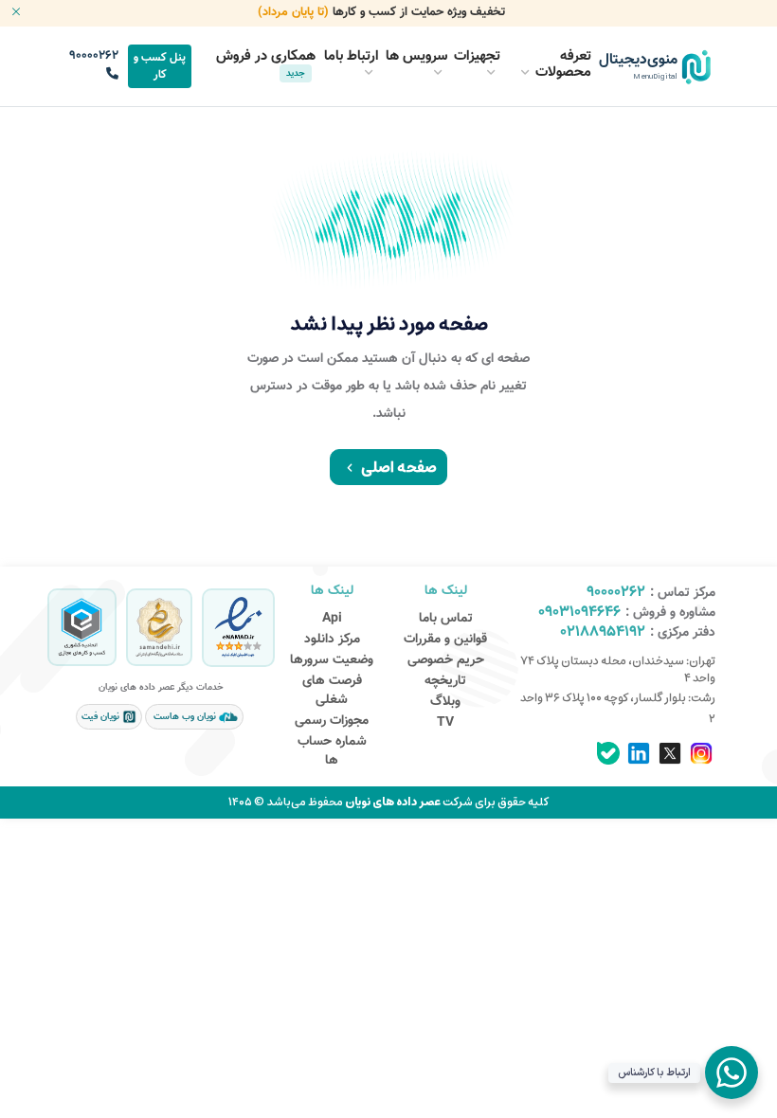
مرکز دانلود (332, 639)
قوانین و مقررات (445, 639)
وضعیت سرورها (331, 660)
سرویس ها (416, 56)
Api (332, 618)
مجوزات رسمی (332, 721)
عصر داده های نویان (392, 802)
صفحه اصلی (398, 467)
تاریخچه (445, 681)
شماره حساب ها (332, 751)
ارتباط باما (351, 56)
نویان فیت (101, 717)
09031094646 (579, 612)
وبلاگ (445, 702)
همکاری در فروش (266, 63)
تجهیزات (477, 56)
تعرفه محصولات (563, 64)
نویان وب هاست (185, 717)
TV (445, 722)
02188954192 (602, 632)
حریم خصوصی (445, 660)
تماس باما (446, 618)
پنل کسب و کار (160, 66)
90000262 (93, 55)
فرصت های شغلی (332, 691)
